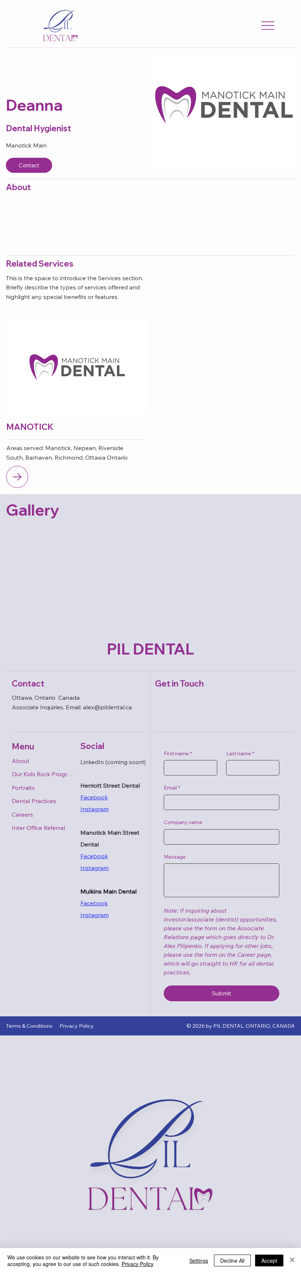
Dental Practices (34, 801)
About (20, 760)
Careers (22, 814)
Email (172, 787)
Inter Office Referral (38, 827)
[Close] (292, 1260)
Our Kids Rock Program (43, 774)
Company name (183, 822)
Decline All (232, 1260)
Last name (240, 753)
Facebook (94, 797)
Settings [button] (198, 1260)
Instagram (94, 867)
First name (178, 753)
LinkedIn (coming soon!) (113, 762)
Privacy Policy (76, 1026)
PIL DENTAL (150, 648)
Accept (269, 1260)
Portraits (23, 787)
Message (175, 856)
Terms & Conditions (29, 1026)
